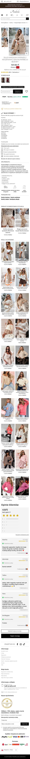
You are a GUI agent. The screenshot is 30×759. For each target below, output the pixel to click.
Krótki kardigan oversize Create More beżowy (22, 288)
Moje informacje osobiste (7, 677)
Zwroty (2, 663)
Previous (10, 42)
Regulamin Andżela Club (7, 671)
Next (27, 42)
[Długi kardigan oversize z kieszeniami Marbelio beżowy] (4, 32)
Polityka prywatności (6, 657)
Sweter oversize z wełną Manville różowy (22, 497)
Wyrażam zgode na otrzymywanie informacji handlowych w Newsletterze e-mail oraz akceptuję (15, 729)
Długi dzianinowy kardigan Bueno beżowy (8, 262)
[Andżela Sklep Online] (15, 11)
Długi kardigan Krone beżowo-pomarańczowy (8, 288)
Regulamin (3, 655)
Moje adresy (4, 675)
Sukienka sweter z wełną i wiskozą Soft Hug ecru (22, 444)
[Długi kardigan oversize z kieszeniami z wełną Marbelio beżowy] (19, 42)
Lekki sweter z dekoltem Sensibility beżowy (8, 392)
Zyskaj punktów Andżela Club (12, 108)
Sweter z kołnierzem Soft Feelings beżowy (22, 313)
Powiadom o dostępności (18, 91)
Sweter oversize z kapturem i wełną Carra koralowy (22, 418)
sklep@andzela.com (24, 1)
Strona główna (4, 22)
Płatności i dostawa (5, 659)
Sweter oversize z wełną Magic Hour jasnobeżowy (8, 313)
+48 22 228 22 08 (7, 1)
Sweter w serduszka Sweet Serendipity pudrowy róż (22, 470)
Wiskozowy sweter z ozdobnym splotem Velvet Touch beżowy (22, 392)
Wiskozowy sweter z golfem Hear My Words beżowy (22, 366)
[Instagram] (21, 644)
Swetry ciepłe (5, 199)
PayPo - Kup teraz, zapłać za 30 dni (9, 661)
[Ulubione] (22, 15)
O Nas (2, 653)
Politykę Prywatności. (8, 730)
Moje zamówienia (5, 673)
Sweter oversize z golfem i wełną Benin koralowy (8, 444)
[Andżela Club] (13, 15)
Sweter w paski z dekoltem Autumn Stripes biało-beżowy (22, 340)
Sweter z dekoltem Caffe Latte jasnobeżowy (8, 339)
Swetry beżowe (5, 197)
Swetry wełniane (15, 197)
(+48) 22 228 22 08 (10, 686)
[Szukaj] (27, 19)
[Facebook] (17, 644)
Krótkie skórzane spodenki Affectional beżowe (8, 230)
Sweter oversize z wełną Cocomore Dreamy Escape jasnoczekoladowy (8, 470)
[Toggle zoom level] (26, 53)
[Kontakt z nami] (18, 1)
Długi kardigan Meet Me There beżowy (22, 262)
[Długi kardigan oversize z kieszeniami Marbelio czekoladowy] (3, 80)
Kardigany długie (14, 199)
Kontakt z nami (4, 651)
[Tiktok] (24, 644)
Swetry (11, 22)
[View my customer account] (17, 15)
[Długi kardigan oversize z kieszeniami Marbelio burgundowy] (8, 80)
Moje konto (5, 669)
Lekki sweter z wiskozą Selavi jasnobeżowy (8, 366)
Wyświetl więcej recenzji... (15, 631)
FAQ (2, 664)
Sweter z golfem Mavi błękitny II (8, 418)
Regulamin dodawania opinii (22, 534)
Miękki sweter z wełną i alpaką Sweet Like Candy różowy (8, 497)
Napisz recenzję (15, 636)
